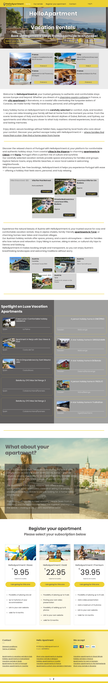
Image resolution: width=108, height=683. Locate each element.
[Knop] (13, 333)
